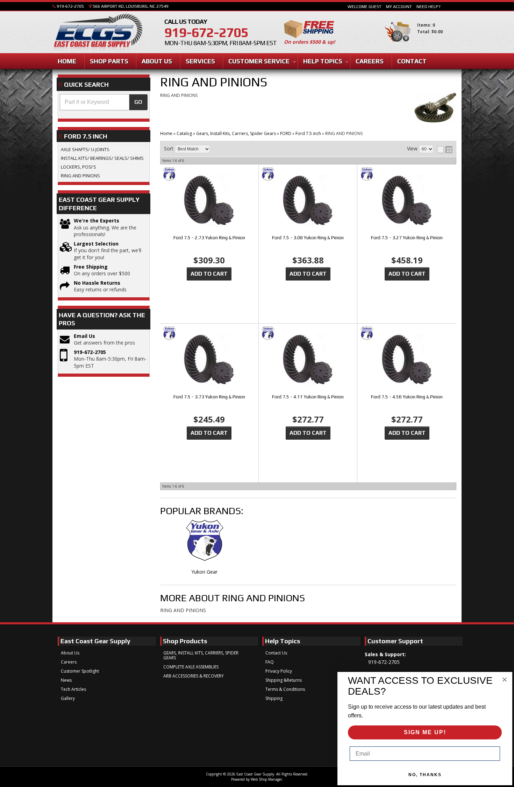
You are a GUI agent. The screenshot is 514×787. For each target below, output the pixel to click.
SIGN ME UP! (425, 732)
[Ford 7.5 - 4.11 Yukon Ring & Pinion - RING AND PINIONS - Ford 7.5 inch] (308, 360)
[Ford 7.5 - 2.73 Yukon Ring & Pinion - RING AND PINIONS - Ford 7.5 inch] (209, 201)
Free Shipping (91, 266)
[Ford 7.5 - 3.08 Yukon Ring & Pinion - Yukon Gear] (308, 174)
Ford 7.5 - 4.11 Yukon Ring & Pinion (308, 396)
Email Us (84, 336)
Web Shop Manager (266, 779)
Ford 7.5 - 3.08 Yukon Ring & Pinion (308, 237)
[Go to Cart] (398, 45)
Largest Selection (96, 243)
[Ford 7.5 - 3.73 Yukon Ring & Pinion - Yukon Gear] (209, 333)
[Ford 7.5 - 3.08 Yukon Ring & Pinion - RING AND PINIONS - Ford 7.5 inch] (308, 201)
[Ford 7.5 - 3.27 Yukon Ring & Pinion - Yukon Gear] (407, 174)
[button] (104, 102)
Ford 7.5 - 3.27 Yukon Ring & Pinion (407, 237)
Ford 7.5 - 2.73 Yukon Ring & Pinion (209, 237)
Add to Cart (209, 273)
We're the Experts (96, 220)
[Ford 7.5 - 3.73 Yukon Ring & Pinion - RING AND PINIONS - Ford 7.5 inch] (209, 360)
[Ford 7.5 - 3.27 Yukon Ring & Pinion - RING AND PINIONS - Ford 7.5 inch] (407, 201)
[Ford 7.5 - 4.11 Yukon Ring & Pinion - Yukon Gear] (308, 333)
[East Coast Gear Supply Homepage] (97, 33)
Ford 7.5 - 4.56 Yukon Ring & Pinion (407, 396)
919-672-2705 (90, 352)
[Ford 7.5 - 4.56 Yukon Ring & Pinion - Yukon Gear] (407, 333)
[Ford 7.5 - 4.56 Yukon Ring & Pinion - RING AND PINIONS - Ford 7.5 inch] (407, 360)
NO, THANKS (425, 774)
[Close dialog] (504, 679)
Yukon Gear (204, 571)
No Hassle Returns (97, 282)
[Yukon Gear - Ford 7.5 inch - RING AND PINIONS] (204, 544)
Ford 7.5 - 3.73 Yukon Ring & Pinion (209, 396)
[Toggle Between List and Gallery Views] (444, 149)
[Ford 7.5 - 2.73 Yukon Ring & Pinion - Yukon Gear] (209, 174)
